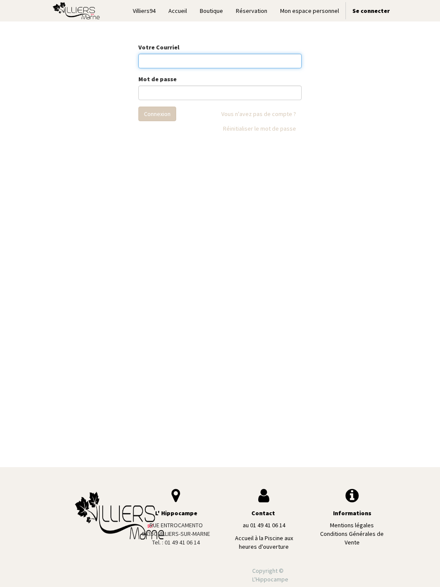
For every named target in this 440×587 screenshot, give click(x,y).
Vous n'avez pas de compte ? (258, 114)
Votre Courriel (158, 47)
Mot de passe (157, 79)
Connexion (157, 114)
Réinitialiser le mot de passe (259, 128)
